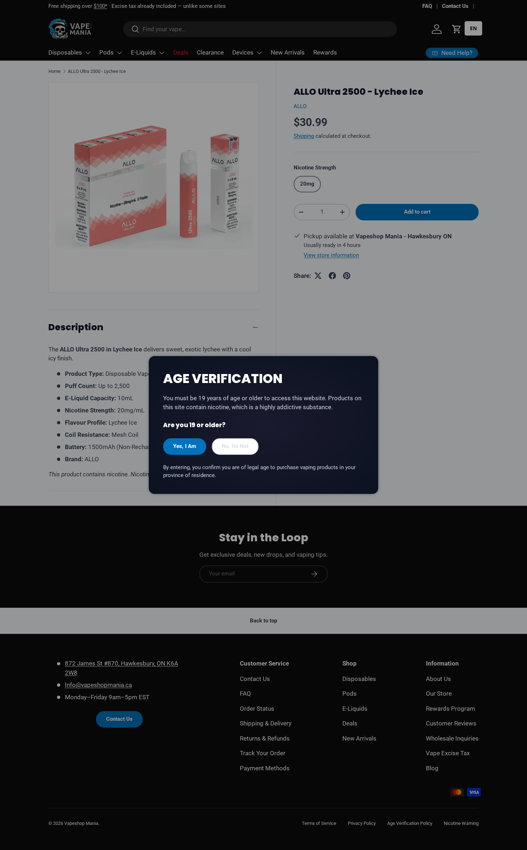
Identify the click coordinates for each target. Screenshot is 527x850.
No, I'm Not (235, 446)
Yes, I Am (184, 446)
